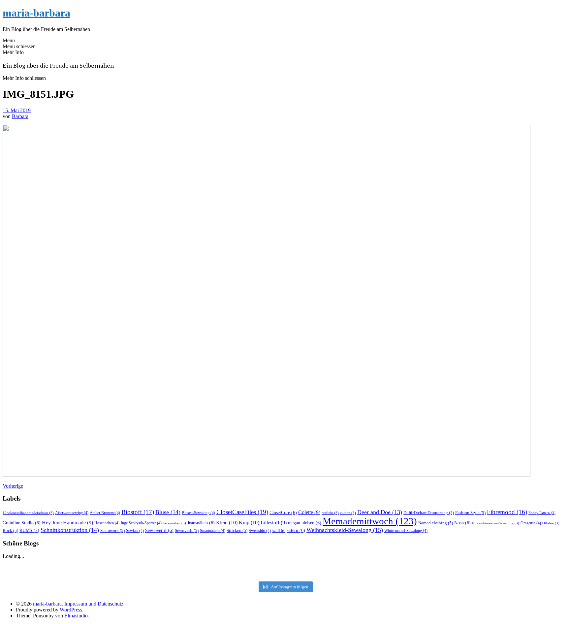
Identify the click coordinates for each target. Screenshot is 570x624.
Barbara (20, 116)
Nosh (462, 522)
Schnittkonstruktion (70, 530)
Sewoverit (187, 530)
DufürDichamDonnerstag (428, 512)
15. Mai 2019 (17, 110)
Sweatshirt (260, 530)
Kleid (227, 522)
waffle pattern (288, 530)
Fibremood (507, 512)
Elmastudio (76, 615)
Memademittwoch (370, 521)
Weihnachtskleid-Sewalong (344, 530)
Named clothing (435, 522)
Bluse (167, 512)
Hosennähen (106, 523)
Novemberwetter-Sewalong (495, 523)
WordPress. (71, 609)
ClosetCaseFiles (242, 512)
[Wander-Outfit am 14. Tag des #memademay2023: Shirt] (285, 565)
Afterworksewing (71, 512)
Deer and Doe (379, 512)
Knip (249, 522)
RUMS (29, 530)
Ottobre (550, 523)
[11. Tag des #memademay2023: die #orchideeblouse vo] (472, 565)
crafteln (330, 513)
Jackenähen (174, 523)
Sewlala (135, 530)
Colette (309, 512)
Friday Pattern (541, 513)
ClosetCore (283, 512)
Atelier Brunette (105, 512)
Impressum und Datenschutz (93, 604)
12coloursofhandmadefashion (28, 513)
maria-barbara (36, 13)
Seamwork (112, 530)
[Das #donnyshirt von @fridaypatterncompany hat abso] (98, 565)
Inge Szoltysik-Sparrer (141, 523)
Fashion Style (470, 512)
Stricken (237, 530)
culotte (348, 513)
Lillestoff (274, 522)
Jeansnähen (201, 522)
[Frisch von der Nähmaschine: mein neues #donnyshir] (285, 573)
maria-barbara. (48, 604)
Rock (10, 530)
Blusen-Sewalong (198, 512)
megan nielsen (304, 522)
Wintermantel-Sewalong (406, 530)
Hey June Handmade (67, 522)
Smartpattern (212, 530)
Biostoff (137, 512)
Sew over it (159, 530)
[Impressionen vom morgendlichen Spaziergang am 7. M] (472, 573)
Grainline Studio (22, 522)
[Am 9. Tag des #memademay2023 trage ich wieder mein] (98, 573)
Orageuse (531, 523)
